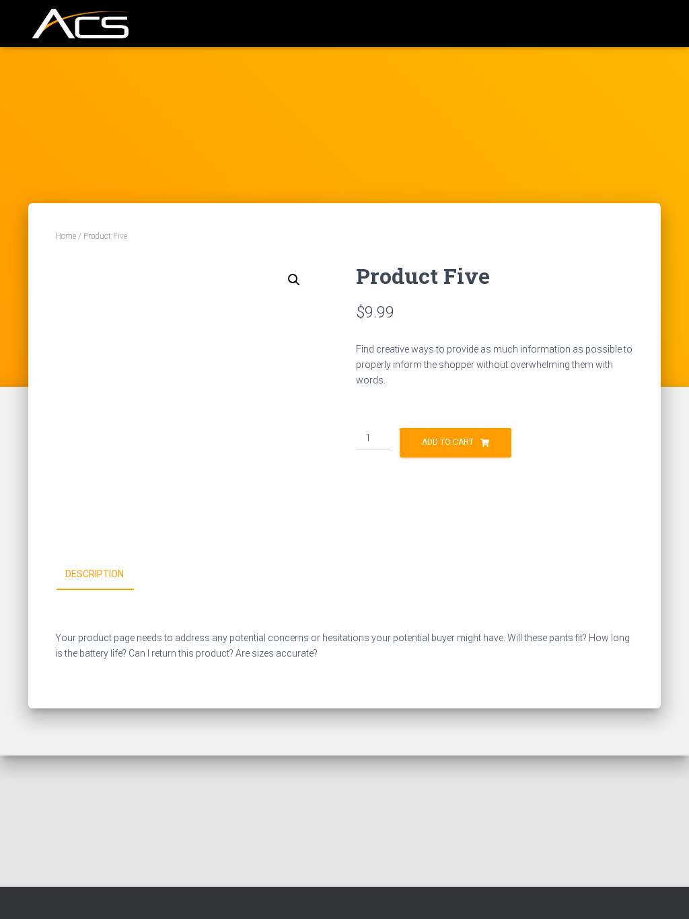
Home (65, 236)
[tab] (104, 574)
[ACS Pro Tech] (79, 23)
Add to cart (448, 442)
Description (94, 573)
